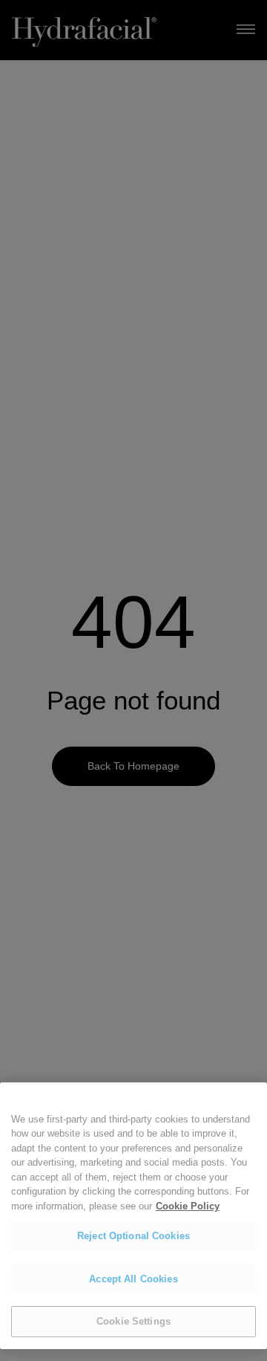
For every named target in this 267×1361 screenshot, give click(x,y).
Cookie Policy (188, 1206)
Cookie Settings (133, 1321)
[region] (133, 1215)
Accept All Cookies (133, 1278)
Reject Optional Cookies (133, 1235)
